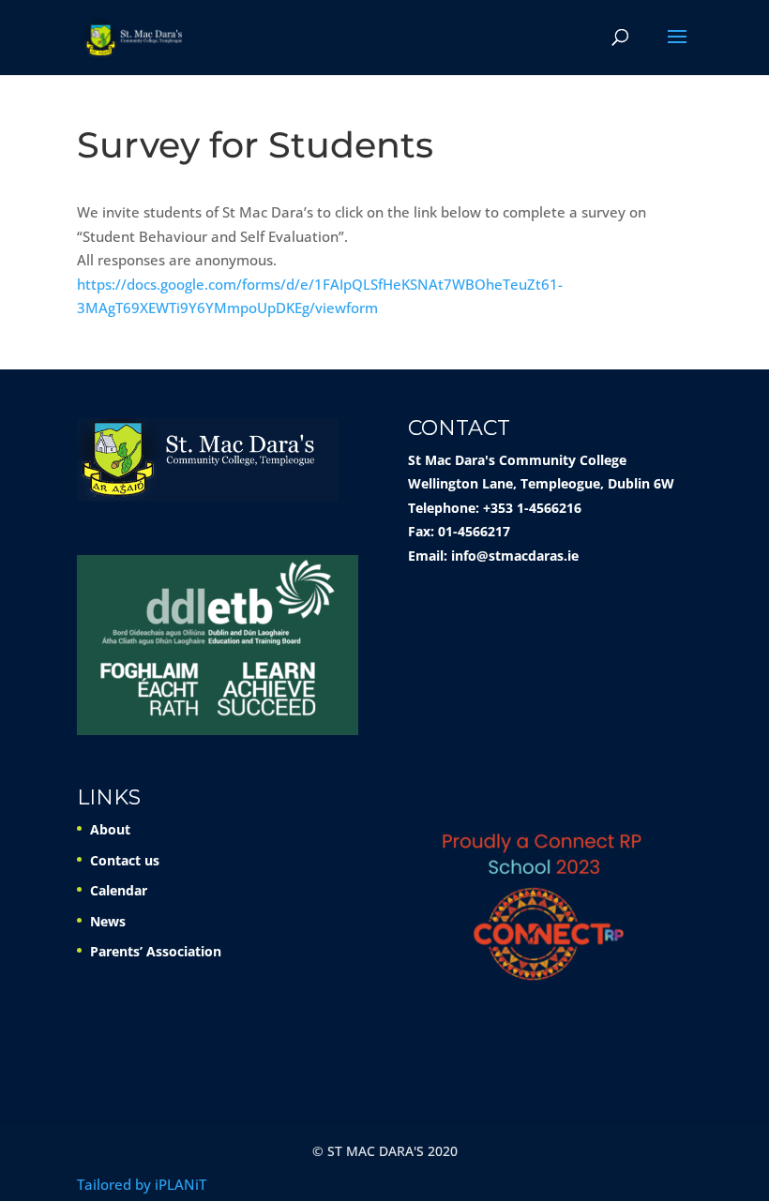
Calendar (118, 890)
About (110, 829)
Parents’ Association (155, 951)
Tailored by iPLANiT (141, 1184)
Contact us (124, 860)
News (108, 921)
